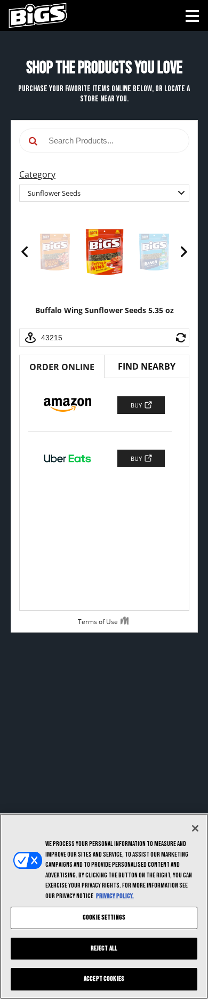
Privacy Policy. (115, 896)
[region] (104, 906)
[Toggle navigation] (192, 16)
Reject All (104, 948)
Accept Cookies (104, 978)
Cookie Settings (104, 917)
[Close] (195, 828)
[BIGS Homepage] (33, 15)
